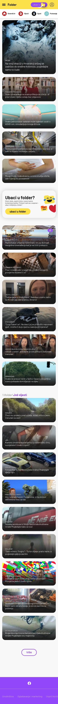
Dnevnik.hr (11, 14)
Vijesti (26, 14)
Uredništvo (8, 696)
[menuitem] (52, 4)
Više (29, 652)
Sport (39, 14)
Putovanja (53, 14)
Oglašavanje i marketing (30, 696)
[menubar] (52, 5)
